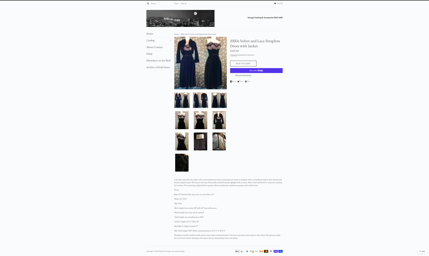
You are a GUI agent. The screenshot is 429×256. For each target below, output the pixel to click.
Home (149, 33)
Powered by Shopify (178, 251)
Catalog (158, 40)
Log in (176, 3)
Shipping (233, 55)
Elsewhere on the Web (158, 60)
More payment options (243, 75)
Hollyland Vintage (165, 251)
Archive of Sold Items (158, 67)
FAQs (149, 53)
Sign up (183, 3)
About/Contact (154, 47)
